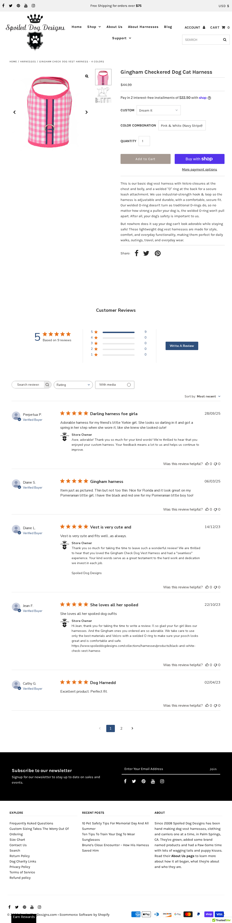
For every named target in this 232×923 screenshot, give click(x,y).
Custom (127, 110)
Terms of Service (22, 872)
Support (119, 38)
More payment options (199, 169)
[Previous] (14, 112)
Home (13, 61)
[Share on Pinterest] (158, 253)
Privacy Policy (20, 867)
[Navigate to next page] (132, 728)
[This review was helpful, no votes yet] (207, 463)
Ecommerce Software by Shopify (84, 915)
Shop (91, 27)
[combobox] (73, 385)
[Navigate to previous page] (99, 728)
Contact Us (18, 845)
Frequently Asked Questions (31, 823)
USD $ (224, 6)
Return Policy (20, 856)
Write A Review (182, 346)
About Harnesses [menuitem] (143, 27)
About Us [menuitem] (114, 27)
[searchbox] (27, 384)
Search (15, 850)
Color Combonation (138, 125)
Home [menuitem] (77, 27)
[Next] (87, 112)
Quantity (128, 141)
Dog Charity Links (23, 861)
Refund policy (20, 878)
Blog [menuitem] (168, 27)
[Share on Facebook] (136, 253)
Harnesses (28, 61)
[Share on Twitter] (146, 253)
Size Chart (17, 840)
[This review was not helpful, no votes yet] (215, 463)
